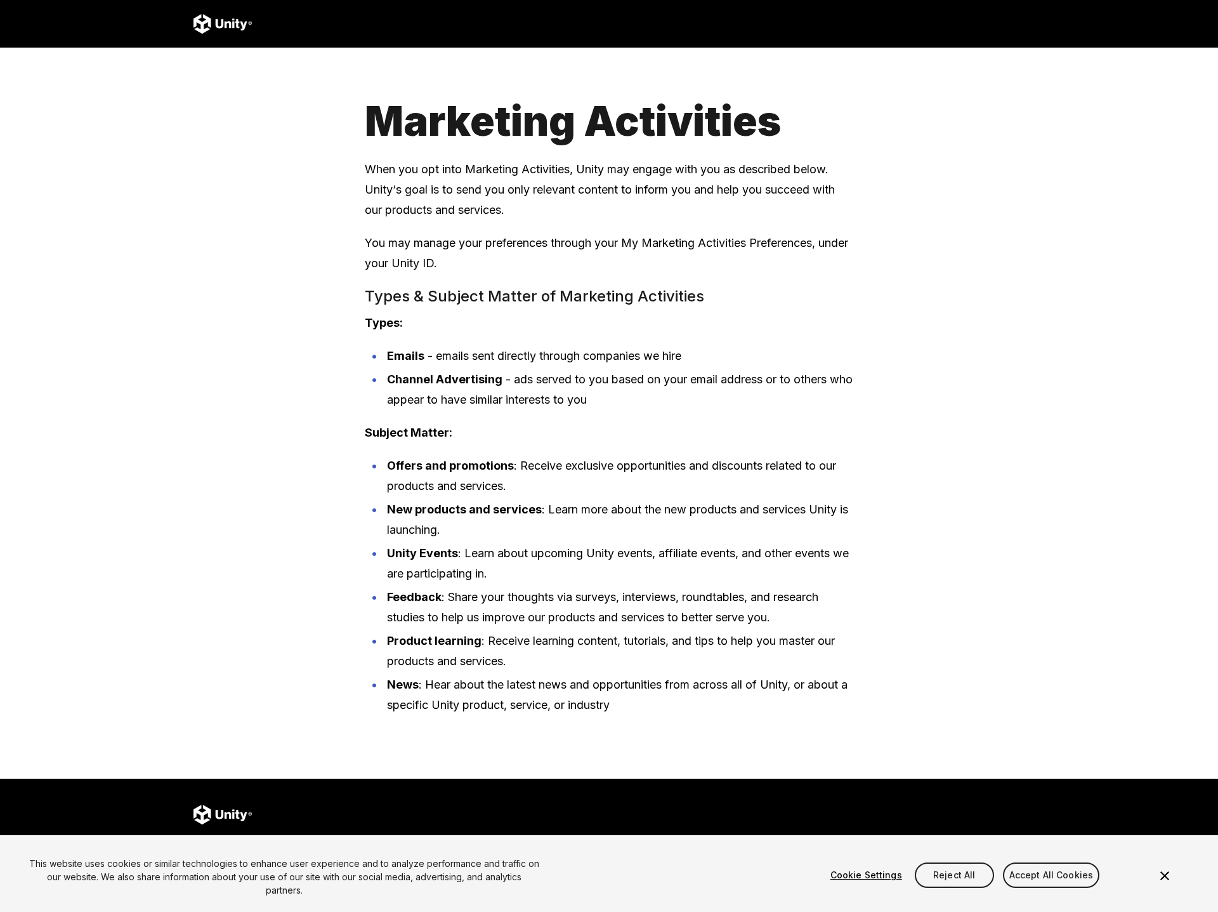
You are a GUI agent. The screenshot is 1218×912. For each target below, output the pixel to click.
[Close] (1164, 876)
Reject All (954, 874)
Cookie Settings (866, 874)
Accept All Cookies (1051, 874)
